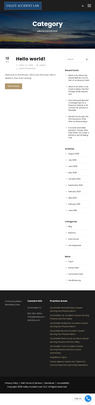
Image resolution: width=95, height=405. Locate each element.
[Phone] (88, 398)
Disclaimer (49, 383)
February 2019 (74, 204)
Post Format (73, 239)
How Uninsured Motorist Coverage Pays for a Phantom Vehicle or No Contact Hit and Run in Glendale (78, 105)
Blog (70, 226)
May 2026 (72, 172)
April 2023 (72, 198)
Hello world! (31, 59)
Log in (70, 261)
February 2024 (74, 191)
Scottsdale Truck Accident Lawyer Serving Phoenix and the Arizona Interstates (66, 349)
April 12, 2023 (26, 65)
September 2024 (75, 185)
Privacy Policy (11, 383)
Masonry (72, 233)
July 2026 (72, 160)
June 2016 (72, 210)
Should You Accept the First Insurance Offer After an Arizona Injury (78, 119)
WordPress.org (74, 280)
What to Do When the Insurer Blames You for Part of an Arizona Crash (78, 78)
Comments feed (75, 274)
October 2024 (74, 179)
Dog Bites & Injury (58, 357)
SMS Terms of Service (31, 383)
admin (42, 65)
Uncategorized (27, 68)
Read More (13, 86)
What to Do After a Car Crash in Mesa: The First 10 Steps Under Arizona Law (78, 90)
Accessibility (63, 383)
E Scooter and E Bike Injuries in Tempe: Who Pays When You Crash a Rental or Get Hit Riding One (78, 133)
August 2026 (73, 153)
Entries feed (73, 267)
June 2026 (72, 166)
